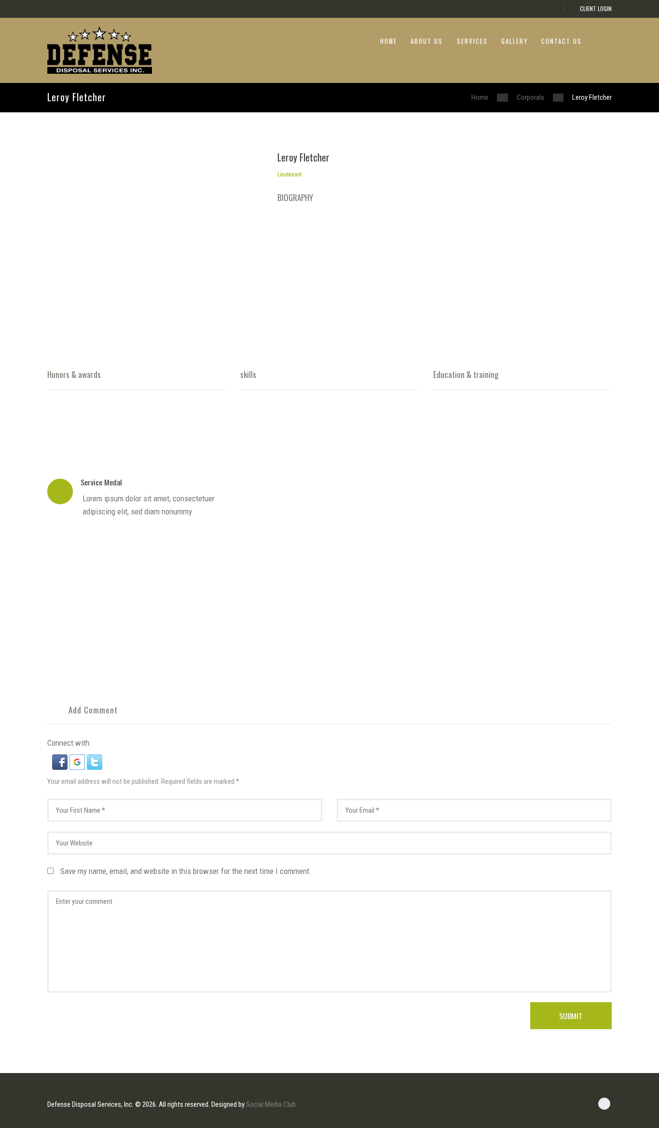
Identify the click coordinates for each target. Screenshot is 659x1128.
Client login (596, 8)
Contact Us (561, 41)
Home (388, 41)
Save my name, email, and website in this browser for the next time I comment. (186, 871)
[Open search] (604, 40)
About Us (427, 41)
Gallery (514, 41)
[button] (60, 761)
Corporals (530, 97)
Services (472, 41)
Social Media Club (271, 1104)
